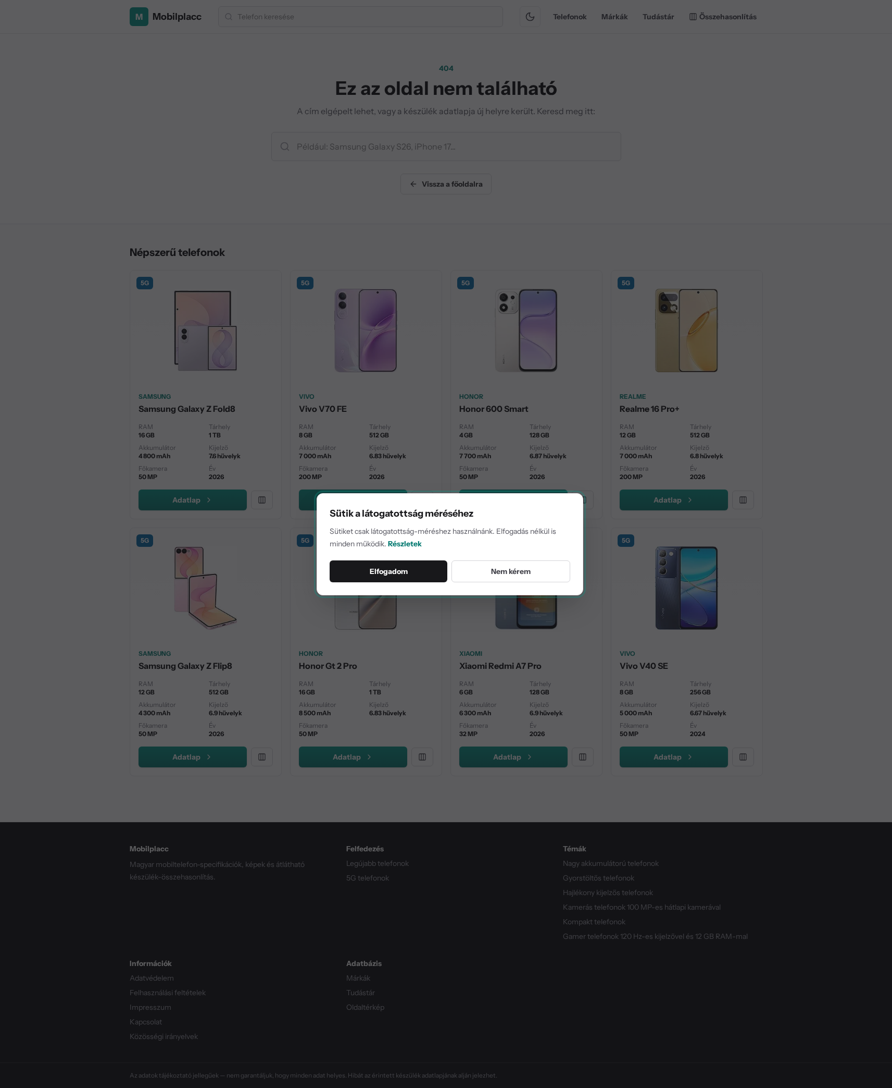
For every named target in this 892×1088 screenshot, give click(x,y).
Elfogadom (389, 571)
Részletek (405, 543)
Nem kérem (511, 571)
